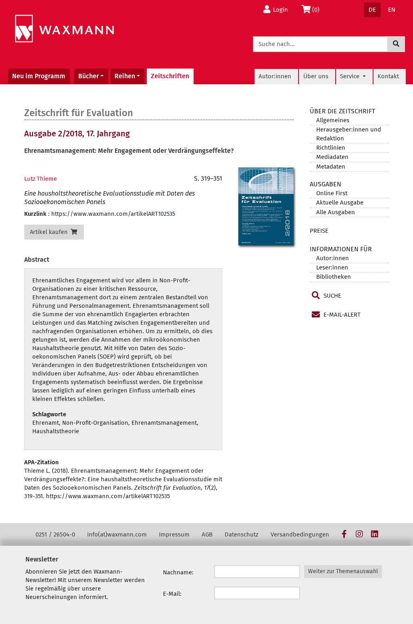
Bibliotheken (333, 276)
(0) (318, 9)
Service (350, 76)
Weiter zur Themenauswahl (343, 571)
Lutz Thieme (40, 178)
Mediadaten (332, 157)
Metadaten (330, 166)
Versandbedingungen (300, 534)
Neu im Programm (38, 76)
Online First (331, 193)
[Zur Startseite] (64, 29)
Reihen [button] (125, 76)
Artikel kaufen (49, 232)
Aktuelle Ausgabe (339, 202)
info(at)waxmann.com (117, 534)
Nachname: (178, 572)
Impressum (174, 534)
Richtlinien (330, 147)
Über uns (315, 76)
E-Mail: (172, 593)
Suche (331, 295)
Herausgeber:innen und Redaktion (348, 134)
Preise (319, 230)
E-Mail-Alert (341, 314)
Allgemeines (332, 120)
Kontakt (388, 76)
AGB (207, 534)
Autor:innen (275, 76)
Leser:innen (332, 267)
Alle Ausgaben (335, 212)
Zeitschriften (170, 76)
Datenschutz (242, 534)
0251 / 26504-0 (55, 534)
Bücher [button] (88, 76)
